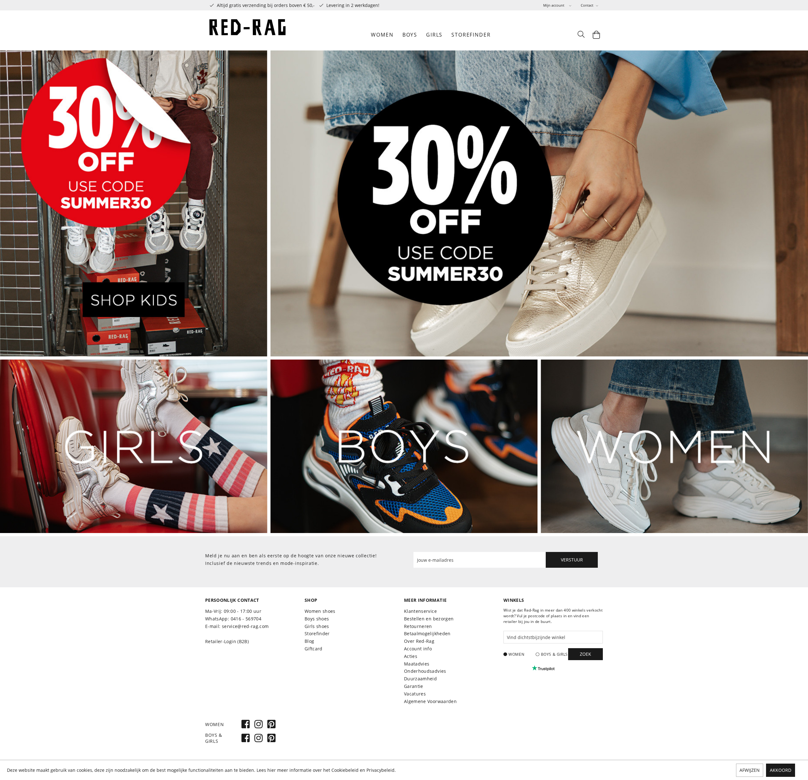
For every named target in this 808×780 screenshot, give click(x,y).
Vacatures (415, 694)
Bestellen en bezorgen (429, 619)
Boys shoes (317, 619)
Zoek (585, 654)
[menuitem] (557, 5)
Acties (410, 656)
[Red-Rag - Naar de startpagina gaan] (247, 34)
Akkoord (780, 770)
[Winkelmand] (596, 34)
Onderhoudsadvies (425, 671)
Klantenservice (420, 611)
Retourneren (418, 626)
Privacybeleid (380, 770)
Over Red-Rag (419, 641)
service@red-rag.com (245, 626)
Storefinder (317, 633)
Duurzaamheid (420, 679)
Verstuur (572, 560)
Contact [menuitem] (587, 5)
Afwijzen (750, 770)
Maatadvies (417, 664)
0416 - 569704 (246, 619)
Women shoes (320, 611)
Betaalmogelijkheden (427, 633)
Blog (309, 641)
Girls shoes (317, 626)
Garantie (413, 686)
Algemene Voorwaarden (430, 701)
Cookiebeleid (345, 770)
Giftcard (314, 649)
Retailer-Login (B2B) (227, 641)
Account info (418, 649)
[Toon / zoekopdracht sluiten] (580, 34)
